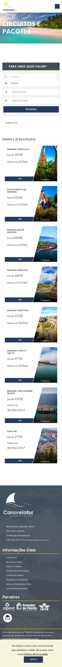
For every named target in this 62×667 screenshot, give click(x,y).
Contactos (11, 557)
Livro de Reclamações (17, 588)
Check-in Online (14, 566)
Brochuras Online (14, 562)
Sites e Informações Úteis (18, 584)
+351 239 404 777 (14, 540)
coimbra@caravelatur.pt (18, 535)
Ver (20, 178)
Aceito (33, 659)
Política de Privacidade (17, 571)
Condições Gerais (14, 575)
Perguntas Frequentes (17, 580)
